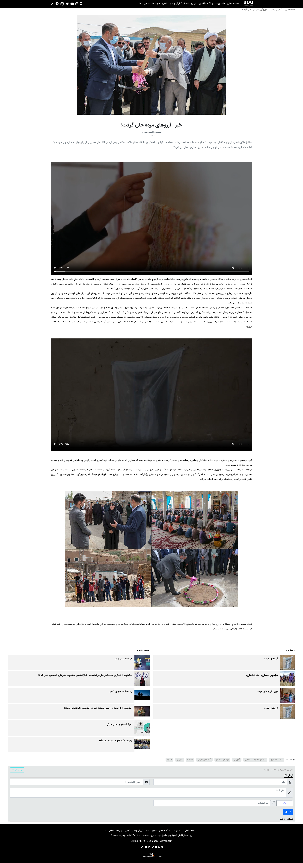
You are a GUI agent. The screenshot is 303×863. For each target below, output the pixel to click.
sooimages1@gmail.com (159, 841)
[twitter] (67, 3)
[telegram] (57, 3)
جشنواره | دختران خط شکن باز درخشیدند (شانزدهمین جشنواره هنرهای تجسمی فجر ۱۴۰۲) (85, 675)
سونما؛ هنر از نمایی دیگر (119, 724)
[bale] (52, 4)
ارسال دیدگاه (17, 770)
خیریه (169, 759)
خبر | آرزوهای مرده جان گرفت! (254, 9)
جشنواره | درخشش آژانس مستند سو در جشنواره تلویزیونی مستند (98, 708)
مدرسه (190, 759)
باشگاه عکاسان (206, 4)
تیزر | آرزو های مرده (267, 692)
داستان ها (220, 4)
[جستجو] (81, 3)
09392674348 (138, 841)
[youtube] (72, 3)
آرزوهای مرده (271, 659)
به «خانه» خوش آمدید (120, 692)
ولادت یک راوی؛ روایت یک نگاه (115, 741)
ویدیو (193, 4)
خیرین (179, 759)
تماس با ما (144, 4)
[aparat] (62, 4)
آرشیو (164, 4)
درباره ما (156, 4)
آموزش (237, 759)
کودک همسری (276, 759)
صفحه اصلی (233, 4)
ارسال (288, 812)
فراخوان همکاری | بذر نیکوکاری (262, 675)
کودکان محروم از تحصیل (255, 759)
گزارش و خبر (176, 4)
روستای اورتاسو (222, 759)
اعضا (186, 4)
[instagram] (77, 3)
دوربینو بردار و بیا (123, 659)
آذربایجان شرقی (204, 759)
